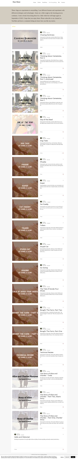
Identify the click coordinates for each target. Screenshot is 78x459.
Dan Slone (16, 2)
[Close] (76, 457)
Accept (73, 457)
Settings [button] (62, 457)
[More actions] (63, 32)
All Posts (13, 26)
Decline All (67, 457)
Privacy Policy (44, 454)
